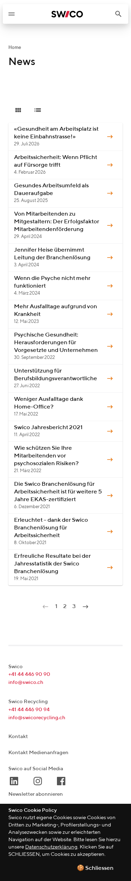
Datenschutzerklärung (51, 847)
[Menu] (11, 14)
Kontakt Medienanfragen (38, 752)
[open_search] (121, 14)
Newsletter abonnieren (35, 794)
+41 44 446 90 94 (29, 709)
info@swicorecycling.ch (36, 717)
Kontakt (18, 736)
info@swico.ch (25, 682)
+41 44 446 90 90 (29, 674)
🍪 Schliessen (95, 868)
